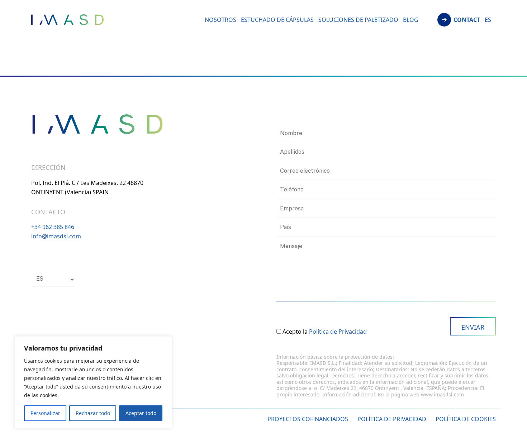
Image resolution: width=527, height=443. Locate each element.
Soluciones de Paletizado (358, 20)
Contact (467, 20)
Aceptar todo (140, 413)
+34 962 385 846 (52, 227)
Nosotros (220, 20)
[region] (93, 382)
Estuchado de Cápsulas (277, 20)
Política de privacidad (391, 419)
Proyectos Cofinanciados (307, 419)
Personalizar (45, 413)
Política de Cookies (466, 419)
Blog (410, 20)
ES (488, 20)
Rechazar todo (93, 413)
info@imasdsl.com (56, 236)
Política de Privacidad (338, 331)
